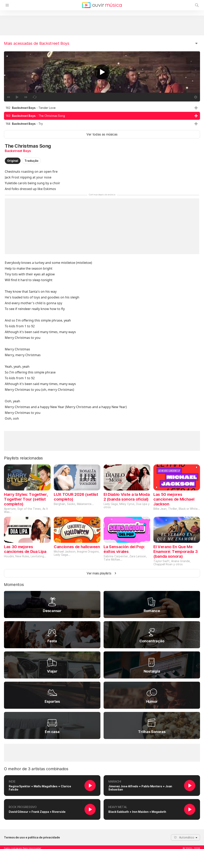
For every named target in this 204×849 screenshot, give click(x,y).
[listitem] (102, 108)
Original (12, 160)
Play (102, 72)
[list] (102, 116)
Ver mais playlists (99, 573)
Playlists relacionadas (23, 458)
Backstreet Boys (18, 151)
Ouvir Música (102, 5)
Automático (186, 837)
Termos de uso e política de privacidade (32, 837)
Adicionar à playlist (196, 107)
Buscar (197, 5)
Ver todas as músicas (101, 134)
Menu (7, 5)
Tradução (31, 160)
